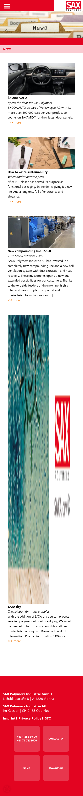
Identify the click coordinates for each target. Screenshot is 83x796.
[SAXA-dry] (41, 459)
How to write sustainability (28, 172)
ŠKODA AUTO (17, 98)
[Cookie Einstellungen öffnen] (7, 791)
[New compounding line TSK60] (41, 232)
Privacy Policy (30, 718)
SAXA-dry (14, 607)
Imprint (9, 718)
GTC (47, 718)
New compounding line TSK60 (29, 251)
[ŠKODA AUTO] (41, 79)
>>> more (14, 122)
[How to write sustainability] (41, 153)
